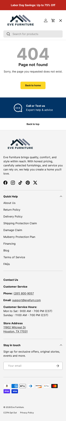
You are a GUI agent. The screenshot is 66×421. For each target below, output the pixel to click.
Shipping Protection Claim (20, 223)
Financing (9, 243)
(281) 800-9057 (24, 293)
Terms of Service (14, 257)
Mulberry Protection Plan (19, 237)
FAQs (6, 264)
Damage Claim (12, 230)
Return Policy (11, 209)
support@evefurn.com (26, 300)
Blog (6, 250)
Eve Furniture (17, 407)
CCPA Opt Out (10, 412)
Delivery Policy (13, 216)
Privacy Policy (27, 412)
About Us (9, 203)
